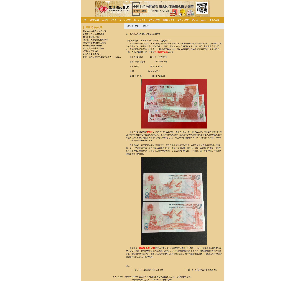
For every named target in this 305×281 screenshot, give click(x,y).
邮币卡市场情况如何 (91, 37)
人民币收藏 (94, 20)
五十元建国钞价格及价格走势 (150, 270)
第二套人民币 (139, 20)
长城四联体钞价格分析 (92, 45)
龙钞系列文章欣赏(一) (92, 54)
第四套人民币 (168, 20)
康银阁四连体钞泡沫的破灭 (94, 42)
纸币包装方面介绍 (90, 51)
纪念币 (114, 20)
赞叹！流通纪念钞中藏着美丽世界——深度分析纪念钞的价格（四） (111, 57)
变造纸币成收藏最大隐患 (93, 48)
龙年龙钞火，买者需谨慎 (93, 34)
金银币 (105, 20)
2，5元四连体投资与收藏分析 (204, 270)
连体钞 (203, 20)
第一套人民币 (125, 20)
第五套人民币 (183, 20)
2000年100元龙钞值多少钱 (94, 31)
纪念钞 (195, 20)
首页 (84, 20)
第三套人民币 (154, 20)
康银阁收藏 (214, 20)
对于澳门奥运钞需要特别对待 (95, 40)
